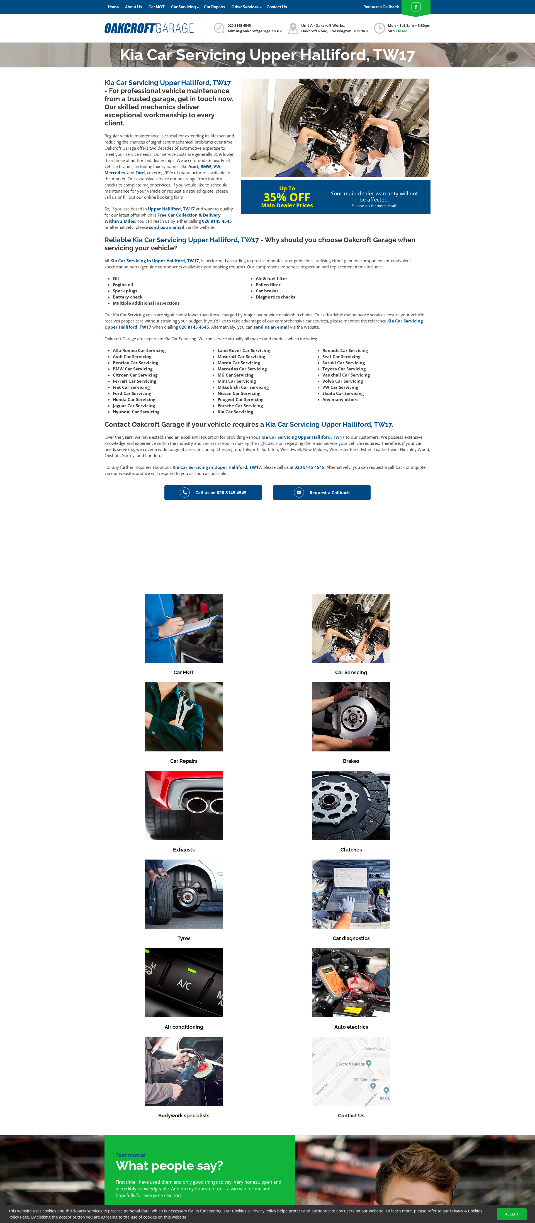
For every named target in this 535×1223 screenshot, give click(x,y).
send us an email (166, 227)
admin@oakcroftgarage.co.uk (255, 30)
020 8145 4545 (239, 25)
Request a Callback (381, 7)
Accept (512, 1214)
